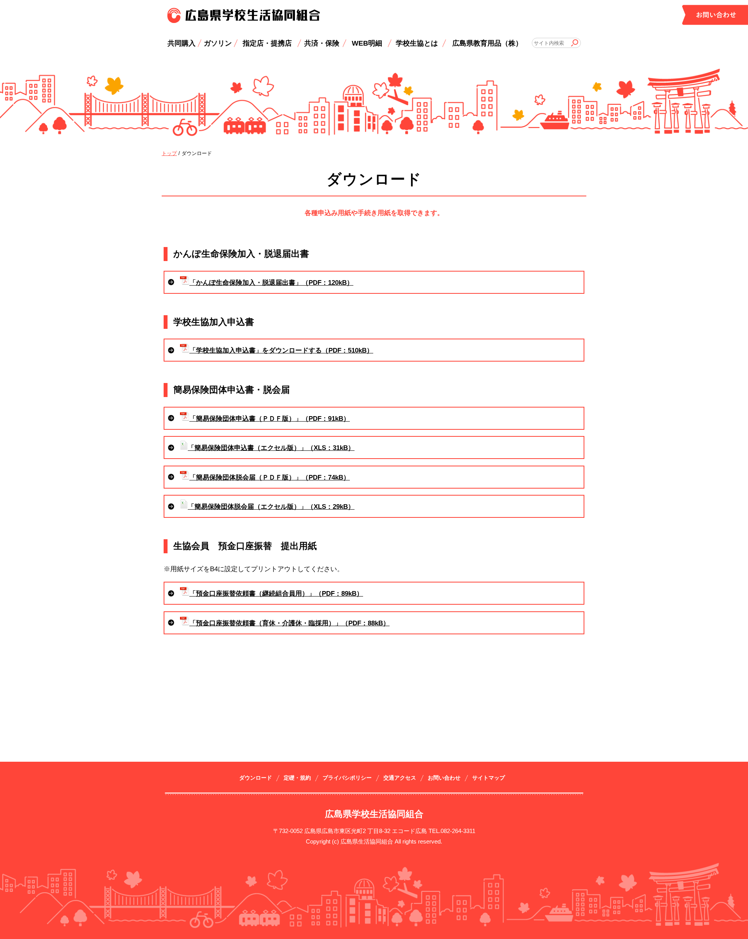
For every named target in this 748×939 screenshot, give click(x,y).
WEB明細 (367, 43)
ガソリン (218, 43)
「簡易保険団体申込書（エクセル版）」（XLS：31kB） (271, 448)
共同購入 (182, 43)
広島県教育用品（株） (487, 43)
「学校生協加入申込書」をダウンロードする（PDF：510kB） (281, 350)
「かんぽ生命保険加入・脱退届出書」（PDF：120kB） (271, 282)
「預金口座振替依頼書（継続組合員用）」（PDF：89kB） (276, 593)
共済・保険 (321, 43)
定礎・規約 (297, 778)
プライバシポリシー (347, 778)
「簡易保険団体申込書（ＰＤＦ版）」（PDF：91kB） (269, 418)
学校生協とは (417, 43)
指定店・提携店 (267, 43)
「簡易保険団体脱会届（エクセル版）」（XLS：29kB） (271, 506)
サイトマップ (488, 778)
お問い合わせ (444, 778)
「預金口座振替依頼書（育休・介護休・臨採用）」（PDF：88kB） (289, 623)
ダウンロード (255, 778)
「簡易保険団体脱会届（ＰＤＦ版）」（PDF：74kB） (269, 477)
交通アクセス (399, 778)
